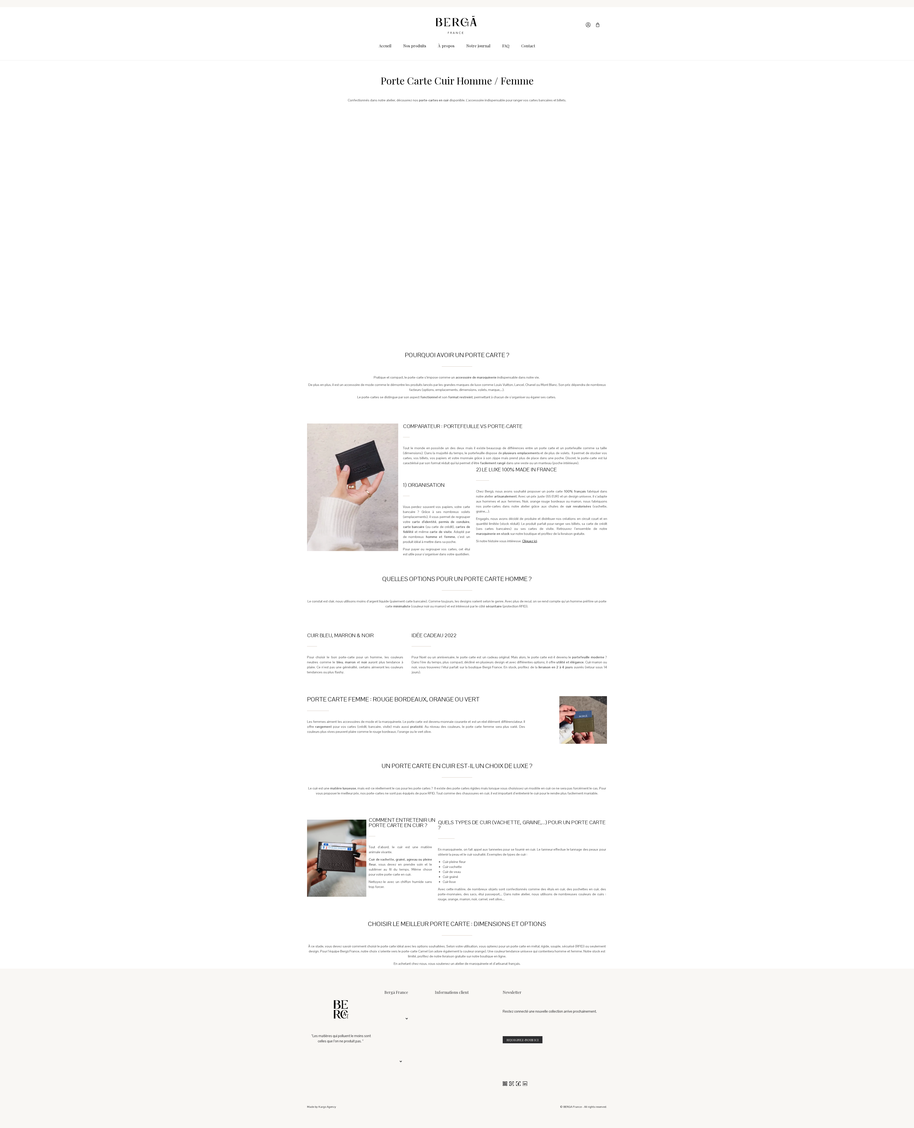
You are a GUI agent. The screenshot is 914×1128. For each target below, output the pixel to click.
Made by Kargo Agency (321, 1107)
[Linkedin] (525, 1083)
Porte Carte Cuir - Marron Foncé (457, 304)
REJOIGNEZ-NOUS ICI (523, 1040)
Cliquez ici (529, 541)
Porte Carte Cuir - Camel (369, 200)
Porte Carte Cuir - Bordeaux (369, 304)
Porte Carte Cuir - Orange (545, 200)
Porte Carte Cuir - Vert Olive (457, 200)
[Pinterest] (511, 1083)
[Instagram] (505, 1083)
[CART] (597, 24)
